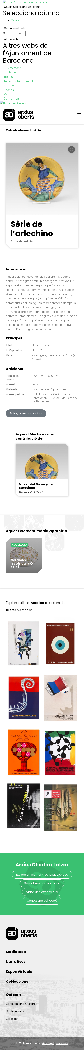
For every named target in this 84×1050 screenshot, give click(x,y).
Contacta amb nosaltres (21, 1004)
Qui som (13, 994)
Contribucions (15, 1011)
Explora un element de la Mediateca (42, 875)
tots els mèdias (21, 610)
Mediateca (16, 951)
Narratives (16, 961)
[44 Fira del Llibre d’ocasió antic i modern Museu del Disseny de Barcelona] (60, 698)
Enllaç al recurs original (26, 413)
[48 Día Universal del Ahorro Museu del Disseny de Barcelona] (24, 752)
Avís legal (48, 1043)
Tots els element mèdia (23, 130)
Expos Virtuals (19, 971)
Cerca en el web (14, 33)
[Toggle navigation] (79, 112)
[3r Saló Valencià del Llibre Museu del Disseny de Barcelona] (24, 698)
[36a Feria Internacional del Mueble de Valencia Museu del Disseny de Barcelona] (24, 644)
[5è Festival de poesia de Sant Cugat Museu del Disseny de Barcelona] (60, 806)
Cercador (12, 1019)
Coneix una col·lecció (42, 900)
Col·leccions (17, 981)
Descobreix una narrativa (42, 883)
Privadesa (62, 1043)
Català (22, 7)
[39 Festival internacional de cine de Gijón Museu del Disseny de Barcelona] (60, 644)
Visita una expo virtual (42, 892)
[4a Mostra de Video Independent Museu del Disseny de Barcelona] (24, 806)
